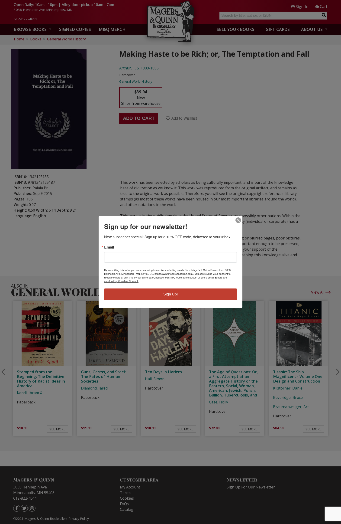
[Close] (238, 220)
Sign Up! (170, 294)
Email (109, 247)
